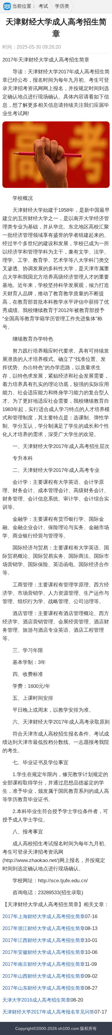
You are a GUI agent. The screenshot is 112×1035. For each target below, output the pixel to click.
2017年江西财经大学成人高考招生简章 (43, 940)
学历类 (62, 6)
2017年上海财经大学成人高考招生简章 (43, 916)
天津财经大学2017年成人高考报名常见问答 (48, 1011)
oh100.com (68, 1028)
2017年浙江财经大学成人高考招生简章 (43, 928)
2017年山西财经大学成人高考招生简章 (43, 976)
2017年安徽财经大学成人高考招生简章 (43, 952)
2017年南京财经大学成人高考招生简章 (43, 964)
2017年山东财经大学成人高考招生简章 (43, 988)
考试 (43, 6)
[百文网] (7, 6)
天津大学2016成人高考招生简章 (36, 999)
